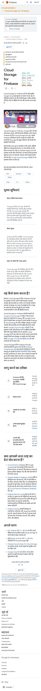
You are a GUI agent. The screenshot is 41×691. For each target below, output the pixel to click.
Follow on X (5, 621)
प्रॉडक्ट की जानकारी (7, 644)
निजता (6, 682)
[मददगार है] (23, 43)
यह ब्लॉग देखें (5, 615)
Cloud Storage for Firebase (17, 11)
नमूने (3, 601)
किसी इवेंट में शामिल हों (7, 627)
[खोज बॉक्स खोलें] (27, 2)
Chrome (4, 665)
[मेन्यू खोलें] (3, 2)
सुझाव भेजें (8, 47)
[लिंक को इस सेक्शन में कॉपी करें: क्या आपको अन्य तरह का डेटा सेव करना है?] (26, 460)
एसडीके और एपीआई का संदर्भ (9, 598)
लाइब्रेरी (3, 604)
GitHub (4, 607)
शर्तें (2, 682)
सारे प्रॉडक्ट (4, 674)
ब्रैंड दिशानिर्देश (5, 647)
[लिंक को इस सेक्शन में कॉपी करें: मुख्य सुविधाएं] (21, 190)
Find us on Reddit (7, 618)
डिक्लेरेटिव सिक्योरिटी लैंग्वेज (23, 351)
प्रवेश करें (36, 2)
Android (18, 174)
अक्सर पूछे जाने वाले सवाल (8, 650)
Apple (13, 538)
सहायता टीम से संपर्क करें (8, 635)
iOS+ (7, 174)
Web (29, 174)
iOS (9, 531)
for (22, 544)
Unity (8, 182)
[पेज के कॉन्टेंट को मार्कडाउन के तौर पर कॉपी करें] (12, 88)
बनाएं (26, 39)
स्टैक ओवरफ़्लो (5, 638)
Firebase (6, 37)
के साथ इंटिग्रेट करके (19, 552)
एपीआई (21, 157)
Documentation (9, 8)
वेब (18, 531)
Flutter (10, 177)
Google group (6, 641)
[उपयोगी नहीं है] (26, 43)
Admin (28, 182)
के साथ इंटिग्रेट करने (19, 339)
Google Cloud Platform (8, 671)
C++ (17, 182)
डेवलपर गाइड (5, 595)
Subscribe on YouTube (8, 624)
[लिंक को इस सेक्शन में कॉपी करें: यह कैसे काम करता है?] (32, 294)
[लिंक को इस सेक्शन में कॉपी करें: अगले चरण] (18, 526)
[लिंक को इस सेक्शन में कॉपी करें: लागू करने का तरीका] (29, 368)
